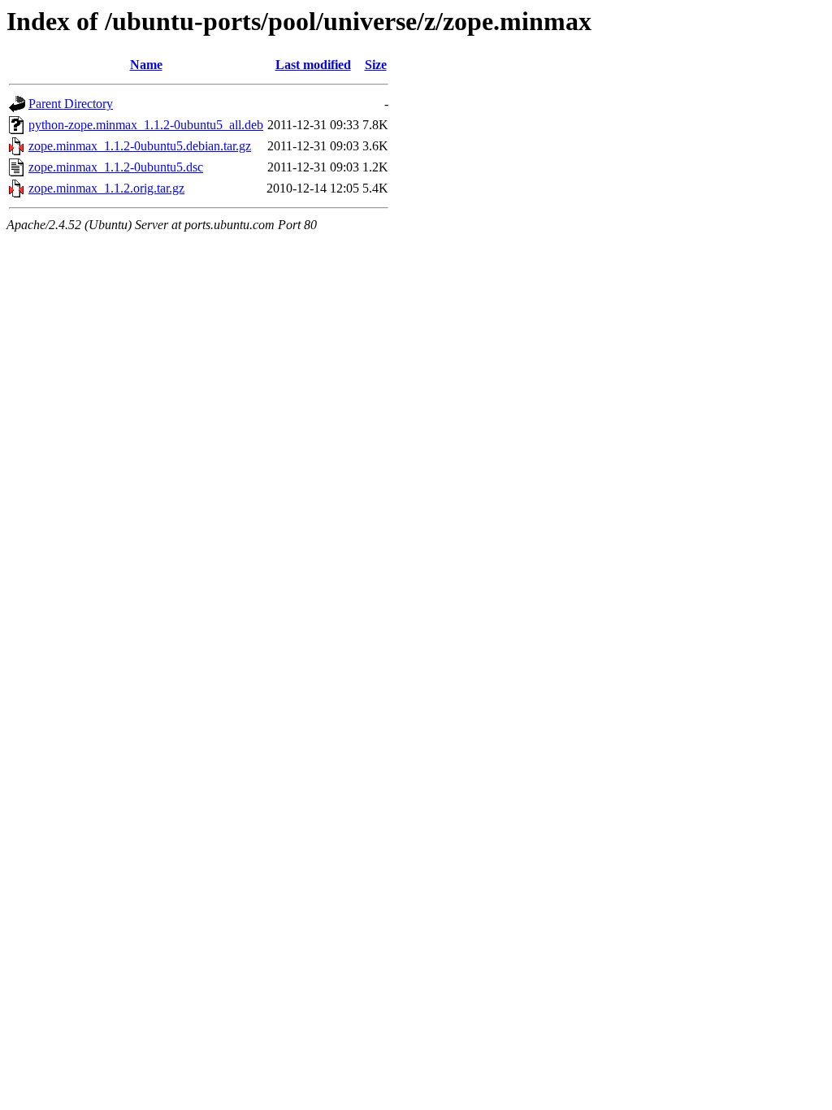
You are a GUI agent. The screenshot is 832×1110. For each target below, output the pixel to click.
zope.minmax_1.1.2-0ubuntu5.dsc (115, 167)
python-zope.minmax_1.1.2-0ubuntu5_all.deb (145, 125)
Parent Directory (70, 104)
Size (376, 65)
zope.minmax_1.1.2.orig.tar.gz (106, 188)
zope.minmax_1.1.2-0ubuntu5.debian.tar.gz (139, 146)
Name (146, 65)
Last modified (313, 65)
